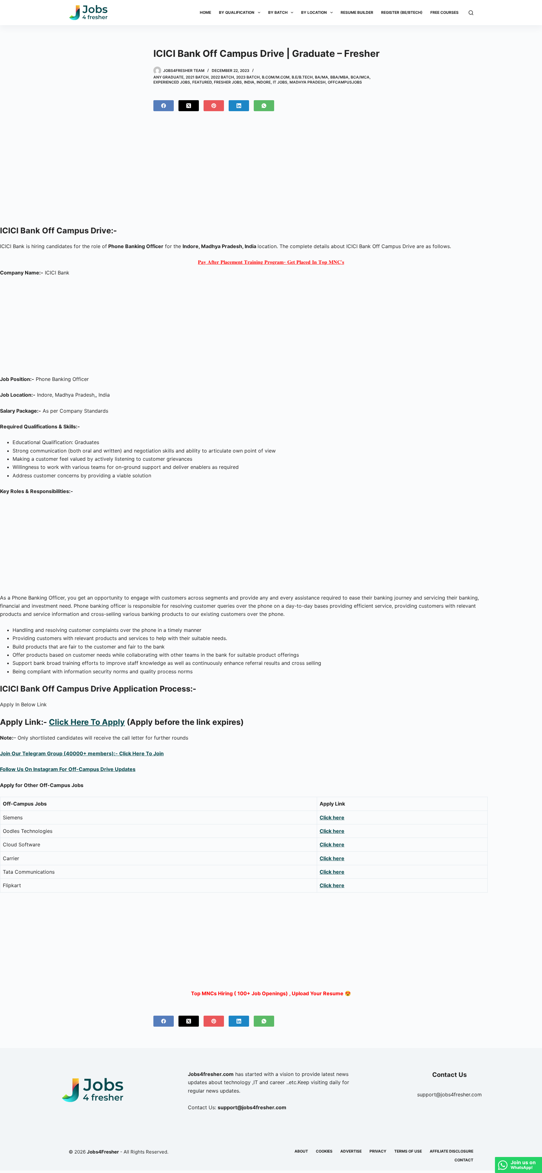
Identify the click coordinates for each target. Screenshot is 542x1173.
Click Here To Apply (87, 722)
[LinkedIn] (239, 105)
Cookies (324, 1151)
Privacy (377, 1151)
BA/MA (321, 77)
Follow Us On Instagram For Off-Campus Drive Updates (68, 769)
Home (205, 12)
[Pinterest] (214, 105)
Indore (264, 82)
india (249, 82)
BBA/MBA (339, 77)
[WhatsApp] (264, 105)
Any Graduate (168, 77)
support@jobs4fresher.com (449, 1094)
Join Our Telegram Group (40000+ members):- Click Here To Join (82, 753)
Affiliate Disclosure (451, 1151)
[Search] (471, 12)
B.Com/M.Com (276, 77)
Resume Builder (357, 12)
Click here (332, 817)
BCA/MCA (360, 77)
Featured (202, 82)
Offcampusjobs (345, 82)
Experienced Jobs (171, 82)
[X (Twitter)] (188, 105)
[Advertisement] (271, 171)
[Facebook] (163, 105)
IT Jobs (280, 82)
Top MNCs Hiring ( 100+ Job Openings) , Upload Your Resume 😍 (271, 993)
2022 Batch (222, 77)
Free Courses (444, 12)
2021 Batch (197, 77)
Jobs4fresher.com (211, 1074)
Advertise (351, 1151)
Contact (463, 1160)
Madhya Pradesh (308, 82)
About (301, 1151)
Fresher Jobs (228, 82)
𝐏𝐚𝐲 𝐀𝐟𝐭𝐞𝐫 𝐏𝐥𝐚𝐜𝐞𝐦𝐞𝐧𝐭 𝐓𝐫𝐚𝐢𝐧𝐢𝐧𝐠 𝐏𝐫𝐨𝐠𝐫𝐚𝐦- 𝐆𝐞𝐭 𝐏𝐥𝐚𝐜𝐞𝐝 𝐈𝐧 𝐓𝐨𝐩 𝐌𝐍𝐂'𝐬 (271, 262)
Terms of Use (408, 1151)
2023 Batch (248, 77)
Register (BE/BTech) (401, 12)
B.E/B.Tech (302, 77)
